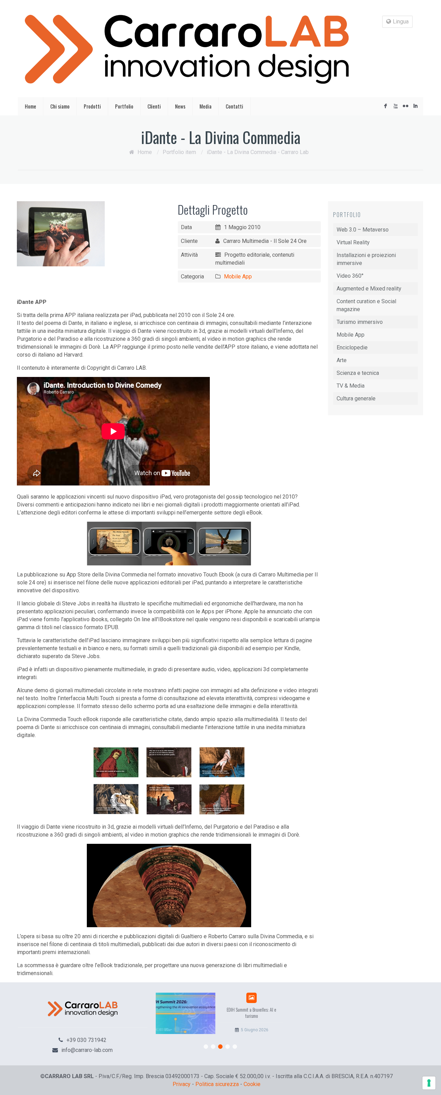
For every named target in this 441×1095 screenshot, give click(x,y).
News (180, 106)
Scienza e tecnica (358, 373)
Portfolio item (179, 152)
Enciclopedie (352, 347)
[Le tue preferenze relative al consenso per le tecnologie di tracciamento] (428, 1082)
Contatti (234, 106)
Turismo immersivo (360, 322)
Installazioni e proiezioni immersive (366, 259)
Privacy (182, 1084)
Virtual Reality (353, 242)
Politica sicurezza (217, 1084)
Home (30, 106)
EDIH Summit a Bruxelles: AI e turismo (251, 1012)
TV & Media (351, 385)
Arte (342, 360)
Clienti (154, 106)
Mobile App (238, 276)
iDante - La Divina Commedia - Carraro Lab (258, 152)
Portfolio (124, 106)
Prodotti (92, 106)
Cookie (252, 1084)
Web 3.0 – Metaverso (363, 229)
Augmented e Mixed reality (369, 288)
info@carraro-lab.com (87, 1050)
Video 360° (350, 276)
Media (205, 106)
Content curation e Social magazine (366, 305)
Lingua (401, 21)
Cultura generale (356, 398)
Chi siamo (60, 106)
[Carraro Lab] (187, 49)
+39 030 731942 (86, 1040)
